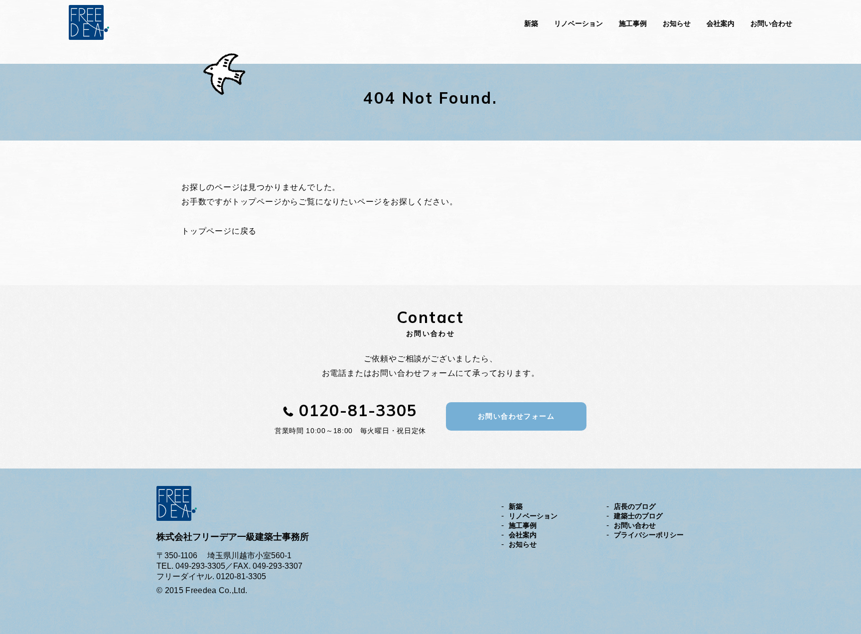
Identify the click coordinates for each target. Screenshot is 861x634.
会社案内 (720, 23)
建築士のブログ (638, 516)
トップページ (257, 201)
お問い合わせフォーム (516, 416)
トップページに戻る (219, 231)
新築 (531, 23)
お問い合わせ (771, 23)
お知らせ (677, 23)
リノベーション (578, 23)
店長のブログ (635, 506)
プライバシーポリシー (649, 535)
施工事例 (633, 23)
